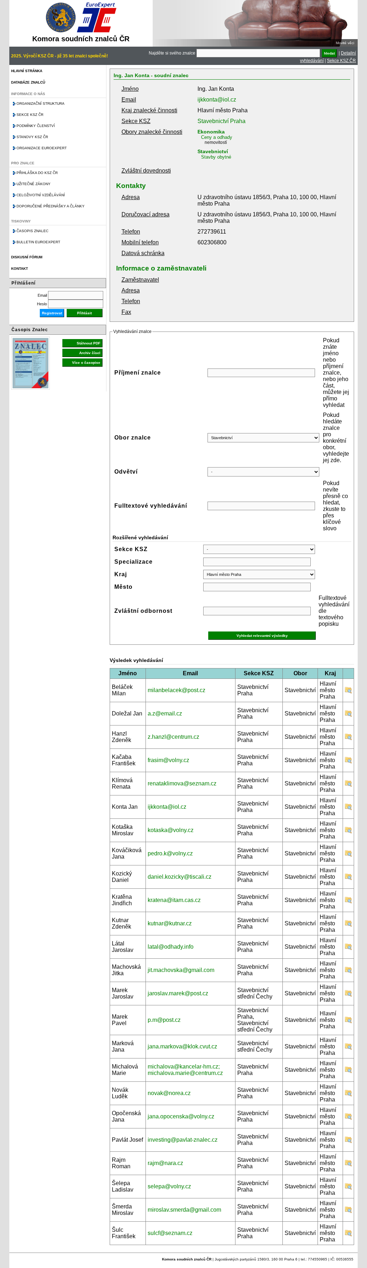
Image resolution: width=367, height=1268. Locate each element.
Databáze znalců (28, 82)
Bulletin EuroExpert (38, 242)
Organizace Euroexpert (41, 148)
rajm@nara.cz (165, 1163)
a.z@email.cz (165, 713)
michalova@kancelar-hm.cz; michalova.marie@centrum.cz (185, 1069)
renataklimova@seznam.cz (182, 783)
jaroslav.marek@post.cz (178, 993)
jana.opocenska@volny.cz (181, 1116)
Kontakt (19, 269)
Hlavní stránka (26, 71)
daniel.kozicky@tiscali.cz (179, 877)
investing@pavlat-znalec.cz (183, 1140)
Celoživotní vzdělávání (40, 195)
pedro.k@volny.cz (170, 853)
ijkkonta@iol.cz (216, 100)
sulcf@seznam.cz (170, 1233)
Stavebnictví (212, 151)
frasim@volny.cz (168, 760)
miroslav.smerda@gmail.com (184, 1210)
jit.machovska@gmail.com (181, 970)
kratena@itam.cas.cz (174, 900)
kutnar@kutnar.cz (170, 923)
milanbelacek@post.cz (176, 690)
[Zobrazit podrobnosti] (348, 692)
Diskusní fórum (26, 257)
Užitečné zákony (33, 184)
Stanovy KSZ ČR (32, 137)
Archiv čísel (89, 353)
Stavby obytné (216, 157)
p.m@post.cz (164, 1020)
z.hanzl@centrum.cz (173, 737)
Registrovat (52, 313)
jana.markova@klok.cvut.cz (182, 1046)
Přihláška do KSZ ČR (37, 173)
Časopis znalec (32, 231)
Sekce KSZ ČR (341, 60)
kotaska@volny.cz (171, 830)
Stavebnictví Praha (221, 121)
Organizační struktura (40, 103)
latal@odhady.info (171, 947)
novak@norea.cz (169, 1093)
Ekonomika (211, 132)
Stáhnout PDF (88, 343)
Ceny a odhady (216, 137)
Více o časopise (86, 363)
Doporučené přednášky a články (50, 206)
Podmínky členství (35, 126)
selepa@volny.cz (169, 1186)
